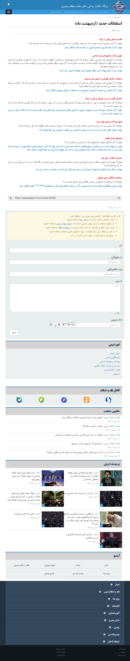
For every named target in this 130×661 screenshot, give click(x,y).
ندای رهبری (114, 620)
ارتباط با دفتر (114, 641)
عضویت (123, 652)
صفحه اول (103, 12)
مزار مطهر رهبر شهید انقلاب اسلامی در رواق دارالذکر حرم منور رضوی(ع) (25, 476)
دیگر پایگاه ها (61, 655)
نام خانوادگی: (116, 257)
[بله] (19, 400)
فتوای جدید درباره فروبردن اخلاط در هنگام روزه (82, 417)
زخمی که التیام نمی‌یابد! (24, 514)
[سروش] (108, 400)
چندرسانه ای (114, 634)
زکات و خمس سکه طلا (92, 426)
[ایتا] (86, 400)
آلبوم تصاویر (114, 613)
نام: (120, 245)
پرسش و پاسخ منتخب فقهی (107, 366)
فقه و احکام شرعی (112, 370)
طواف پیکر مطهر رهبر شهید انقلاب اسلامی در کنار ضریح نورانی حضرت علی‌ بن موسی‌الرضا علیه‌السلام (23, 496)
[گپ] (64, 400)
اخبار (96, 473)
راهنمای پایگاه (60, 649)
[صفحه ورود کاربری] (9, 4)
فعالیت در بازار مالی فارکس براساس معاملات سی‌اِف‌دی (78, 435)
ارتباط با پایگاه (64, 227)
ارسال (14, 332)
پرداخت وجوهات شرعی (74, 12)
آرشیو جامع (56, 12)
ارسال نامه (92, 12)
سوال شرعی (114, 353)
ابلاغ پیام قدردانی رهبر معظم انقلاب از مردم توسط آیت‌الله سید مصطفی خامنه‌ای (83, 476)
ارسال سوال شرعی (64, 224)
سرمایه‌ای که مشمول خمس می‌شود (86, 443)
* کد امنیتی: (116, 320)
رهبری (117, 627)
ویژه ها (116, 599)
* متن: (119, 281)
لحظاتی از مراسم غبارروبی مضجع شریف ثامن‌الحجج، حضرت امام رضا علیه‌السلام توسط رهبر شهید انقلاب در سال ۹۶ (81, 519)
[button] (9, 11)
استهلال (116, 374)
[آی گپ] (41, 400)
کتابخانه (116, 606)
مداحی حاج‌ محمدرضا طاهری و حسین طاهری (82, 536)
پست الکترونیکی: (114, 269)
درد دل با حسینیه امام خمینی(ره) (78, 493)
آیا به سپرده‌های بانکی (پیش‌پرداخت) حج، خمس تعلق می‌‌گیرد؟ (74, 452)
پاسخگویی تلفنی (112, 357)
